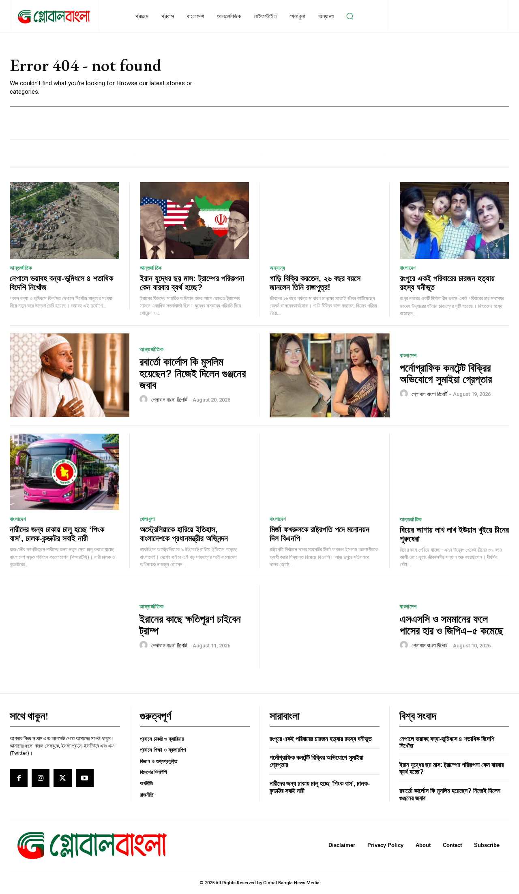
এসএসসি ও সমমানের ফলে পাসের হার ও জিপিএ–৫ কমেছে (451, 625)
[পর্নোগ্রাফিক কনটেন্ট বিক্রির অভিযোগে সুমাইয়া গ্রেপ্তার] (330, 375)
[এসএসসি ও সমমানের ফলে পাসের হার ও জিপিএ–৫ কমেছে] (330, 627)
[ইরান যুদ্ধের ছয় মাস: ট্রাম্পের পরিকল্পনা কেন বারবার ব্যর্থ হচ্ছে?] (194, 220)
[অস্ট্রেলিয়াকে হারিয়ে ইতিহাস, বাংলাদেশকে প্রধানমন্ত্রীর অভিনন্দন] (194, 472)
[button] (350, 16)
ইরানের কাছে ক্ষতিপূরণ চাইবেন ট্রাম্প (190, 625)
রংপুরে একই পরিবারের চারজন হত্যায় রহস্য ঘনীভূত (321, 738)
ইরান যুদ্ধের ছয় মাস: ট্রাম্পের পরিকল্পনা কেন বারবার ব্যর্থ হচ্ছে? (192, 283)
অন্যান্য (277, 268)
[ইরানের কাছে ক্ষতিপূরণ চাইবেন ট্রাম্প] (69, 627)
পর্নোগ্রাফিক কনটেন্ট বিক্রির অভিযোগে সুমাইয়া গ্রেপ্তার (446, 374)
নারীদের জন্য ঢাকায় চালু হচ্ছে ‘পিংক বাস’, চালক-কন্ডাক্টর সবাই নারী (57, 534)
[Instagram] (40, 778)
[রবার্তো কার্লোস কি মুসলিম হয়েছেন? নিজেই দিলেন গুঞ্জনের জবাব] (69, 375)
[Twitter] (62, 778)
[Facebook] (19, 778)
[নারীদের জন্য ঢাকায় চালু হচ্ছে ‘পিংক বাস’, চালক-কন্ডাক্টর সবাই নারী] (64, 472)
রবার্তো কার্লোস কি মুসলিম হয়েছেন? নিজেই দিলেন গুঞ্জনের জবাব (192, 373)
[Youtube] (85, 778)
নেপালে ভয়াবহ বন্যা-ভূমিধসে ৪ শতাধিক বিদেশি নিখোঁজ (61, 283)
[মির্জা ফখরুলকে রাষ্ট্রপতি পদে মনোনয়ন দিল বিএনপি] (324, 472)
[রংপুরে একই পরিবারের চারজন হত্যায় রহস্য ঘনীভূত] (455, 220)
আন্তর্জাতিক (21, 268)
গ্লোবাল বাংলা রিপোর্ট (169, 400)
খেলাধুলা (147, 519)
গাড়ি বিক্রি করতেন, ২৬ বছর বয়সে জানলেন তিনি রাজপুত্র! (315, 283)
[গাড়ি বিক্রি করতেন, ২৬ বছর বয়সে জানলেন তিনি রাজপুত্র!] (324, 220)
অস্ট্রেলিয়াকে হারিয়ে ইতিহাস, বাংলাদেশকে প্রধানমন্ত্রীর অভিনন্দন (184, 534)
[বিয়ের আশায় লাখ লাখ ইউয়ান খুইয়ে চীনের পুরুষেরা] (455, 472)
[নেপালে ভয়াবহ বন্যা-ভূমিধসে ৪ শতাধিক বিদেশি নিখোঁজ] (64, 220)
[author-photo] (144, 399)
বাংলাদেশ (408, 268)
